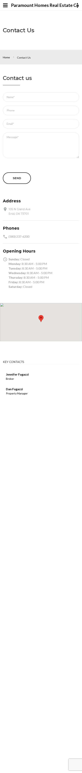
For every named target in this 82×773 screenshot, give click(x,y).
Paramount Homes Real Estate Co (45, 5)
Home (6, 57)
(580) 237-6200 (19, 236)
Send (17, 178)
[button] (41, 319)
